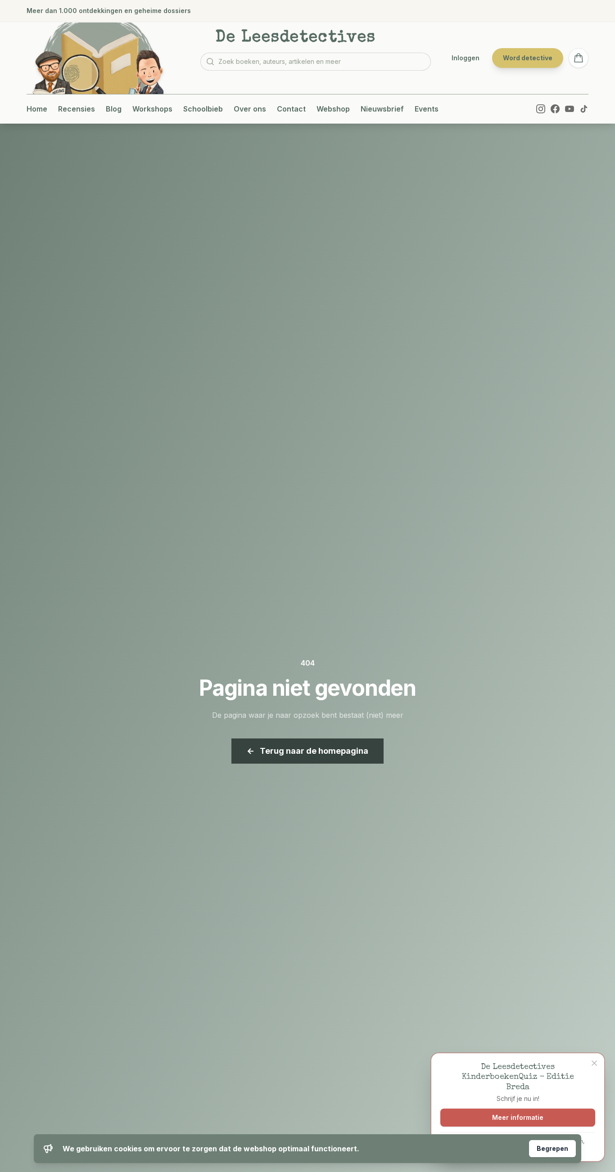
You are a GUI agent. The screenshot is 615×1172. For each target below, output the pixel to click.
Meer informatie (517, 1117)
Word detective (527, 58)
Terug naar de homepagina (307, 751)
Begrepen (552, 1148)
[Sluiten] (594, 1063)
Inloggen (465, 58)
